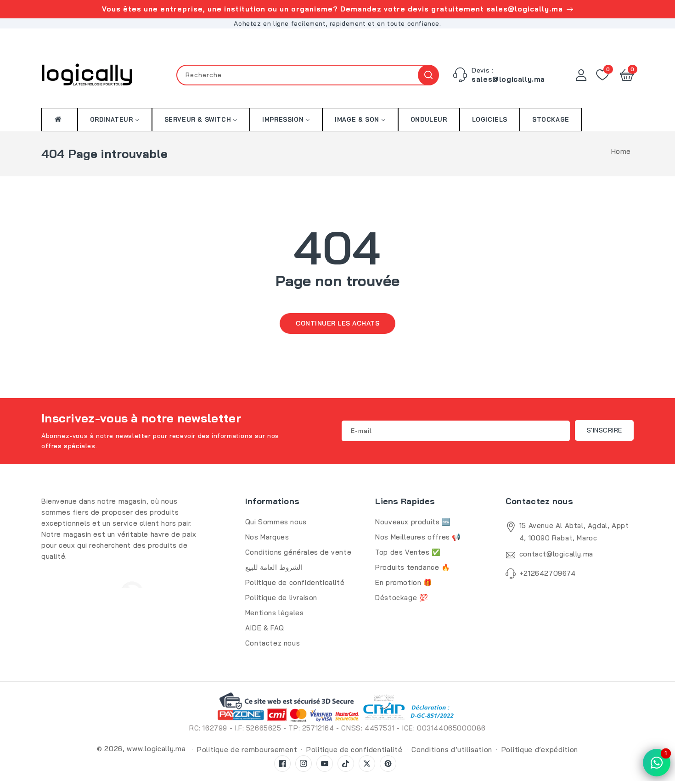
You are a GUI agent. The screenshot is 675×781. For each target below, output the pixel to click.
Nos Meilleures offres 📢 (418, 537)
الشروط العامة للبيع (274, 567)
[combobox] (307, 75)
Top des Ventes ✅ (408, 552)
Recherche (428, 75)
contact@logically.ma (556, 554)
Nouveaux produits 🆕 (412, 521)
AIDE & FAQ (264, 628)
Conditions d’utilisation (451, 749)
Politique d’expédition (539, 749)
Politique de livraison (281, 597)
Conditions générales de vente (298, 552)
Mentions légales (274, 612)
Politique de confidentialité (354, 749)
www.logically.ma (156, 748)
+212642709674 (547, 573)
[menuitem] (59, 119)
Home (621, 151)
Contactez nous (272, 643)
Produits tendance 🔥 (412, 567)
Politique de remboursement (247, 749)
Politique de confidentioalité (294, 582)
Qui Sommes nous (276, 521)
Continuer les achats (337, 323)
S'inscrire (604, 430)
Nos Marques (267, 537)
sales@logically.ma (508, 79)
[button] (627, 75)
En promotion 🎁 (403, 582)
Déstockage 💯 (401, 597)
